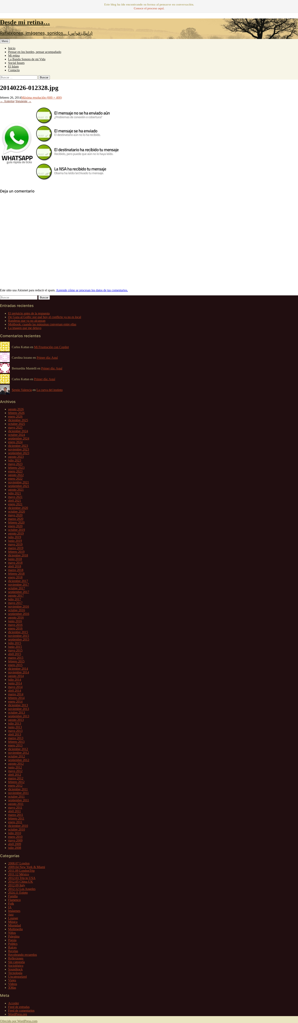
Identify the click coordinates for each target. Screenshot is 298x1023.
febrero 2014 (16, 698)
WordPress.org (17, 1014)
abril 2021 (14, 500)
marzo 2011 (15, 815)
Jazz (11, 914)
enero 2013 (15, 745)
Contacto (14, 70)
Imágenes (14, 911)
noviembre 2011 (18, 793)
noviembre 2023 (18, 449)
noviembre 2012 (18, 752)
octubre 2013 (16, 712)
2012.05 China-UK (20, 881)
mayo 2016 (15, 625)
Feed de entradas (19, 1007)
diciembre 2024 (18, 431)
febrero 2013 (16, 741)
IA (10, 907)
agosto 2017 (16, 595)
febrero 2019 (16, 551)
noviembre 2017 (18, 584)
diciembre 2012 (18, 749)
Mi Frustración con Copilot (51, 347)
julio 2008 (14, 847)
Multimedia (15, 929)
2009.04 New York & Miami (26, 867)
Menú (5, 41)
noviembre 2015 (18, 635)
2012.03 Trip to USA (21, 878)
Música (12, 922)
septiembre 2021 (18, 486)
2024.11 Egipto (18, 892)
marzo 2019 (15, 548)
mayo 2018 (15, 562)
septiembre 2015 (18, 639)
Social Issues (16, 63)
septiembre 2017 (18, 592)
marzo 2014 (15, 694)
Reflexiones (15, 958)
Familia (13, 896)
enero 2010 (15, 836)
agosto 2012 (16, 763)
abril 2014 (14, 690)
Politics (12, 943)
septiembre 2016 (18, 614)
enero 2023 (15, 471)
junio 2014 (15, 683)
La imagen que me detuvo (24, 328)
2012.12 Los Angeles (21, 889)
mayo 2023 (15, 464)
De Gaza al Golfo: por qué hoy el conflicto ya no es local (44, 317)
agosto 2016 (16, 617)
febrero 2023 (16, 467)
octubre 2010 (16, 829)
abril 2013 (14, 734)
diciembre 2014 (18, 668)
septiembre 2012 (18, 760)
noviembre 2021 (18, 482)
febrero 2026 (16, 413)
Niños (12, 932)
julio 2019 (14, 537)
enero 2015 (15, 665)
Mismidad (14, 925)
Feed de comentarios (21, 1010)
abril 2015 (14, 654)
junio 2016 (15, 621)
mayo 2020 (15, 515)
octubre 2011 (16, 796)
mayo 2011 (15, 807)
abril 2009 (14, 844)
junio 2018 (15, 559)
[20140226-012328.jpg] (61, 183)
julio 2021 (14, 493)
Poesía (12, 940)
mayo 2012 (15, 771)
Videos (12, 984)
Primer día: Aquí (47, 357)
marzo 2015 (15, 657)
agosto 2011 (16, 804)
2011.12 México (18, 874)
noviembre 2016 (18, 606)
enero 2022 (15, 478)
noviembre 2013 (18, 709)
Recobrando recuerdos (22, 954)
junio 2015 (15, 646)
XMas (12, 987)
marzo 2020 (15, 519)
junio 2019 (15, 540)
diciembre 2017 (18, 581)
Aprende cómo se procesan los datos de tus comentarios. (92, 290)
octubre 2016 (16, 610)
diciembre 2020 (18, 508)
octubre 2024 (16, 434)
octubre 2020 (16, 511)
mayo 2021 (15, 497)
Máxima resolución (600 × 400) (41, 97)
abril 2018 (14, 566)
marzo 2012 (15, 778)
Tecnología (15, 973)
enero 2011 (15, 822)
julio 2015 (14, 643)
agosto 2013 (16, 720)
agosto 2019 (16, 533)
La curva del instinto (49, 390)
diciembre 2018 (18, 555)
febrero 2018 (16, 573)
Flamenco (14, 900)
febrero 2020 (16, 522)
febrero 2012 (16, 782)
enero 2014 (15, 701)
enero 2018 (15, 577)
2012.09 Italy (16, 885)
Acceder (13, 1003)
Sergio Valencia (22, 390)
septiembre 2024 (18, 438)
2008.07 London (19, 863)
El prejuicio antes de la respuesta (29, 313)
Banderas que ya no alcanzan (26, 320)
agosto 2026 (16, 409)
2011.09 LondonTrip (21, 870)
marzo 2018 (15, 570)
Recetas (13, 951)
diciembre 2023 (18, 445)
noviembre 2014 (18, 672)
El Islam (13, 66)
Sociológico (15, 965)
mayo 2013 (15, 730)
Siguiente (23, 101)
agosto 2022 (16, 475)
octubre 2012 (16, 756)
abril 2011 (14, 811)
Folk (11, 903)
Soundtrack (15, 969)
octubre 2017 (16, 588)
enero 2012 (15, 785)
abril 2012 (14, 774)
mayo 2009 (15, 840)
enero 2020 (15, 526)
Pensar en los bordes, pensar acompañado (34, 52)
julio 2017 (14, 599)
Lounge (13, 918)
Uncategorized (17, 976)
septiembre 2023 (18, 453)
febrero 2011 (16, 818)
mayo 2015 (15, 650)
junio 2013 (15, 727)
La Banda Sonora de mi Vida (26, 59)
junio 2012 (15, 767)
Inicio (11, 48)
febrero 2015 (16, 661)
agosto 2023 (16, 456)
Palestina (13, 936)
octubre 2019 (16, 529)
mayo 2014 (15, 687)
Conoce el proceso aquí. (149, 8)
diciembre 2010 (18, 825)
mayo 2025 (15, 427)
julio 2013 (14, 723)
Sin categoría (16, 962)
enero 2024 (15, 442)
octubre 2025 (16, 424)
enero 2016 (15, 628)
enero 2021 (15, 504)
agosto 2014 (16, 676)
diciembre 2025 (18, 420)
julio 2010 (14, 833)
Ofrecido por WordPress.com (18, 1021)
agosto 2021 (16, 489)
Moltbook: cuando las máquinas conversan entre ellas (42, 324)
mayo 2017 (15, 603)
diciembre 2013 (18, 705)
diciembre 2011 (18, 789)
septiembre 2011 (18, 800)
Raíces (12, 947)
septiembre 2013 (18, 716)
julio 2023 (14, 460)
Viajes (12, 980)
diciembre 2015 (18, 632)
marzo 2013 (15, 738)
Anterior (7, 101)
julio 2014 (14, 679)
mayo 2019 (15, 544)
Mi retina (14, 55)
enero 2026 (15, 416)
